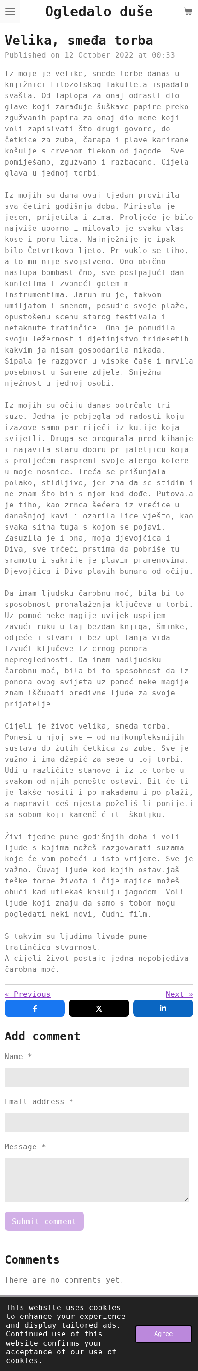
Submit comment (44, 1221)
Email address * (39, 1101)
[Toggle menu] (10, 11)
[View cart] (188, 11)
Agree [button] (163, 1333)
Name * (18, 1056)
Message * (25, 1146)
